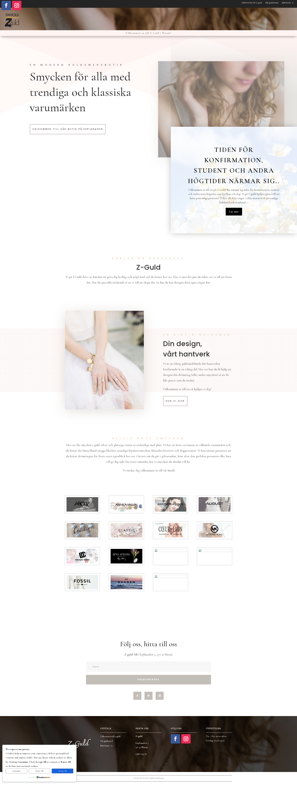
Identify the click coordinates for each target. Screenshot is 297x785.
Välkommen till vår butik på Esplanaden (67, 129)
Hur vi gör (175, 400)
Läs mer (234, 211)
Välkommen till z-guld (251, 3)
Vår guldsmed (271, 3)
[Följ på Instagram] (16, 5)
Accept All (62, 771)
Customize (16, 771)
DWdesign (159, 778)
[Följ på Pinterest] (148, 696)
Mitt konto (286, 3)
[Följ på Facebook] (6, 5)
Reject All (39, 771)
